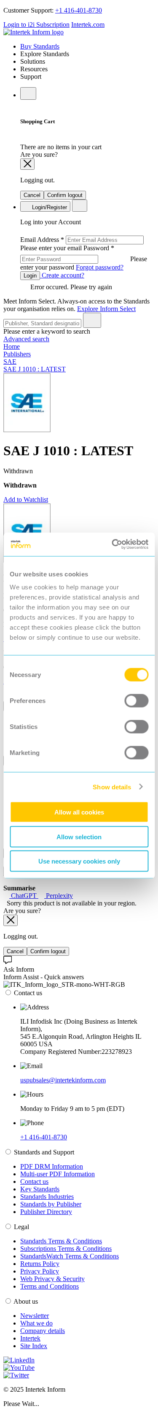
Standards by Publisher (50, 1204)
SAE (9, 361)
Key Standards (39, 1189)
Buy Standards (39, 46)
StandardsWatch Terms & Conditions (69, 1256)
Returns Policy (39, 1263)
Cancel (32, 195)
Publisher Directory (46, 1211)
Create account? (62, 275)
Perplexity (58, 895)
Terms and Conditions (49, 1286)
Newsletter (34, 1315)
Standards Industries (47, 1196)
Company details (42, 1330)
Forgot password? (99, 267)
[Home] (33, 32)
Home (11, 346)
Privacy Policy (39, 1271)
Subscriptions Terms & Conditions (66, 1248)
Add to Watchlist (25, 499)
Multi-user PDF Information (57, 1174)
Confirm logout (65, 195)
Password (83, 257)
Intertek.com (87, 24)
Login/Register (48, 207)
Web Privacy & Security (52, 1278)
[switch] (136, 701)
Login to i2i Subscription (36, 24)
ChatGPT (23, 895)
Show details (112, 786)
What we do (36, 1323)
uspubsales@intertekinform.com (63, 1080)
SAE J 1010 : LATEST (34, 369)
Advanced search (26, 338)
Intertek (30, 1338)
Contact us (34, 1181)
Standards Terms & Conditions (61, 1241)
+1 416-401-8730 (78, 10)
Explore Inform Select (106, 308)
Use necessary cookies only (79, 861)
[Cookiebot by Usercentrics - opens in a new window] (112, 544)
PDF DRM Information (51, 1166)
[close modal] (27, 164)
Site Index (33, 1345)
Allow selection (79, 836)
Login (30, 275)
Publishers (17, 354)
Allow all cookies (79, 812)
